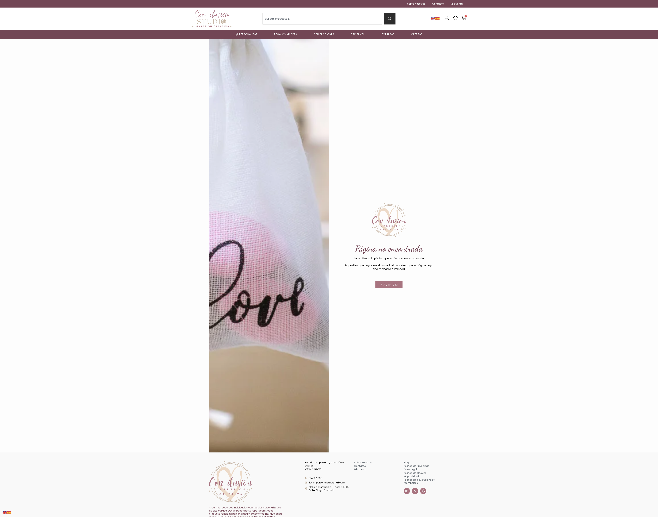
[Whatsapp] (415, 491)
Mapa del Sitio (412, 476)
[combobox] (322, 18)
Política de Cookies (415, 473)
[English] (433, 19)
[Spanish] (437, 19)
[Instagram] (407, 491)
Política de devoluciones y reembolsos (419, 481)
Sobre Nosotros (416, 3)
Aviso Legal (410, 469)
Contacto (438, 3)
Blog (406, 462)
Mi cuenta (457, 3)
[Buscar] (389, 18)
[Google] (423, 491)
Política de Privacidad (416, 466)
